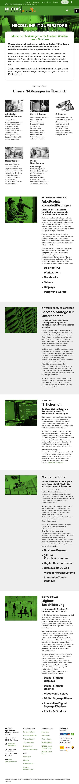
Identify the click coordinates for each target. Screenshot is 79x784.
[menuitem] (28, 2)
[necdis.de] (20, 10)
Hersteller (56, 2)
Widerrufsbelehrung (30, 750)
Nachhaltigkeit (47, 743)
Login (65, 2)
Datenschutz (27, 746)
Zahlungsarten (28, 743)
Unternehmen (46, 2)
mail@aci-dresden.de (12, 745)
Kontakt (26, 760)
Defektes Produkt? (30, 736)
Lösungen (28, 2)
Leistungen (36, 2)
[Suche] (66, 10)
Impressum (27, 757)
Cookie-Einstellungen (28, 768)
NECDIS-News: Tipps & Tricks (47, 747)
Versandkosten (28, 739)
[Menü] (71, 10)
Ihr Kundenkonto (29, 732)
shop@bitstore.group (30, 4)
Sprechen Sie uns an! (55, 463)
